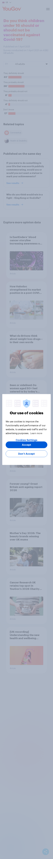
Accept (26, 445)
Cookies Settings (26, 440)
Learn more (36, 433)
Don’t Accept (26, 454)
